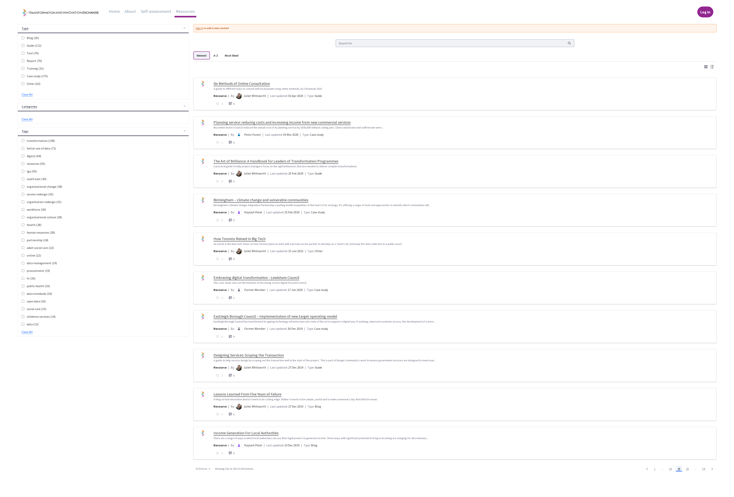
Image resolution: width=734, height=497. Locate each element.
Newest (202, 55)
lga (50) (32, 171)
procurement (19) (38, 271)
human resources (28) (41, 232)
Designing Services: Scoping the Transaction (249, 355)
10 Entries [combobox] (202, 468)
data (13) (32, 324)
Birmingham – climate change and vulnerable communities (261, 199)
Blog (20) (33, 38)
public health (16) (38, 286)
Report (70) (34, 61)
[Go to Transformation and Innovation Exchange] (63, 12)
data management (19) (42, 263)
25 (680, 469)
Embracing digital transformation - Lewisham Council (256, 277)
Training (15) (35, 68)
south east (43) (36, 179)
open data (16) (36, 301)
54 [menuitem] (704, 469)
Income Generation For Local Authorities (246, 432)
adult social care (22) (40, 248)
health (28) (34, 225)
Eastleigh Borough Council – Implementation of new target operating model (275, 316)
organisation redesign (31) (44, 202)
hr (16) (31, 278)
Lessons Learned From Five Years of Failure (247, 394)
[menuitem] (114, 11)
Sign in (199, 28)
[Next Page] (712, 469)
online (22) (34, 255)
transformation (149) (41, 141)
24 (671, 469)
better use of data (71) (41, 148)
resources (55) (36, 164)
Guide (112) (34, 45)
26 (688, 469)
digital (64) (34, 156)
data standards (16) (39, 294)
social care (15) (36, 309)
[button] (103, 28)
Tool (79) (33, 53)
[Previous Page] (647, 469)
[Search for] (569, 43)
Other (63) (33, 84)
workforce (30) (36, 209)
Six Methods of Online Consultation (242, 83)
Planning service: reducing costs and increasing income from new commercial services (282, 122)
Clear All (27, 94)
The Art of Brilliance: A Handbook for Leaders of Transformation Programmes (276, 161)
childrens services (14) (41, 316)
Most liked (231, 55)
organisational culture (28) (44, 217)
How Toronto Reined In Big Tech (240, 238)
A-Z (216, 55)
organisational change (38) (44, 186)
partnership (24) (37, 240)
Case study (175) (37, 76)
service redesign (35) (40, 194)
